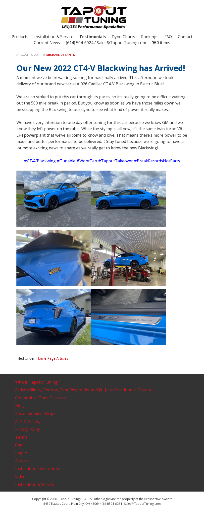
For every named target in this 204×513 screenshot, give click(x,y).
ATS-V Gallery (28, 421)
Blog (19, 405)
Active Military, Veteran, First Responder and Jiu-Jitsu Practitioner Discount (84, 390)
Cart (19, 445)
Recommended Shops (35, 413)
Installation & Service (34, 484)
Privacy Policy (27, 429)
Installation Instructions (37, 468)
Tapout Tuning (102, 17)
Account (22, 461)
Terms (21, 437)
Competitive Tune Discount (40, 398)
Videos (21, 476)
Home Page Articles (52, 358)
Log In (21, 453)
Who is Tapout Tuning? (37, 382)
